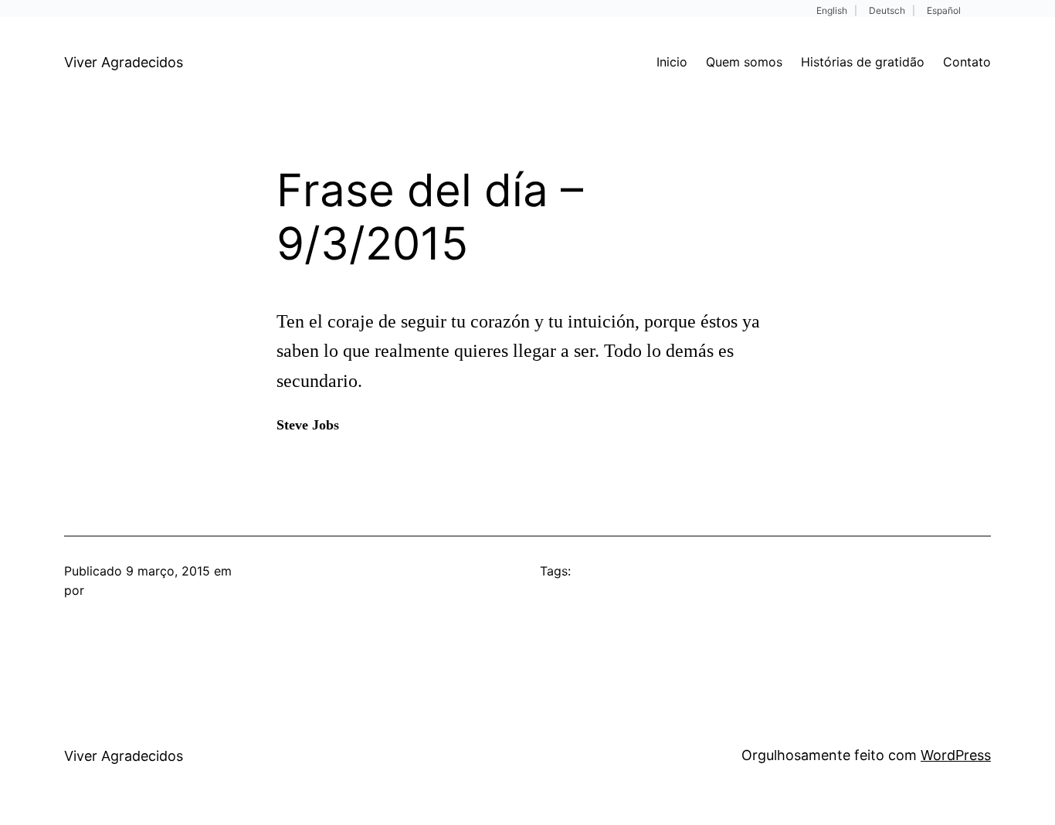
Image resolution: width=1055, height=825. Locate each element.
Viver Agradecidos (123, 62)
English (831, 10)
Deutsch (887, 10)
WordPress (956, 755)
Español (944, 10)
